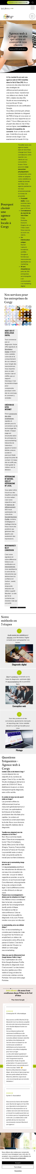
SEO (28, 679)
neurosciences (10, 567)
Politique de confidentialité (18, 1158)
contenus (14, 677)
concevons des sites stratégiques (11, 416)
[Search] (32, 2)
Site (7, 677)
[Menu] (3, 2)
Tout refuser (18, 1167)
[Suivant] (34, 1066)
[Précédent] (1, 1066)
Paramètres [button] (18, 1171)
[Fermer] (33, 1152)
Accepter (18, 1163)
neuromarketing (13, 682)
